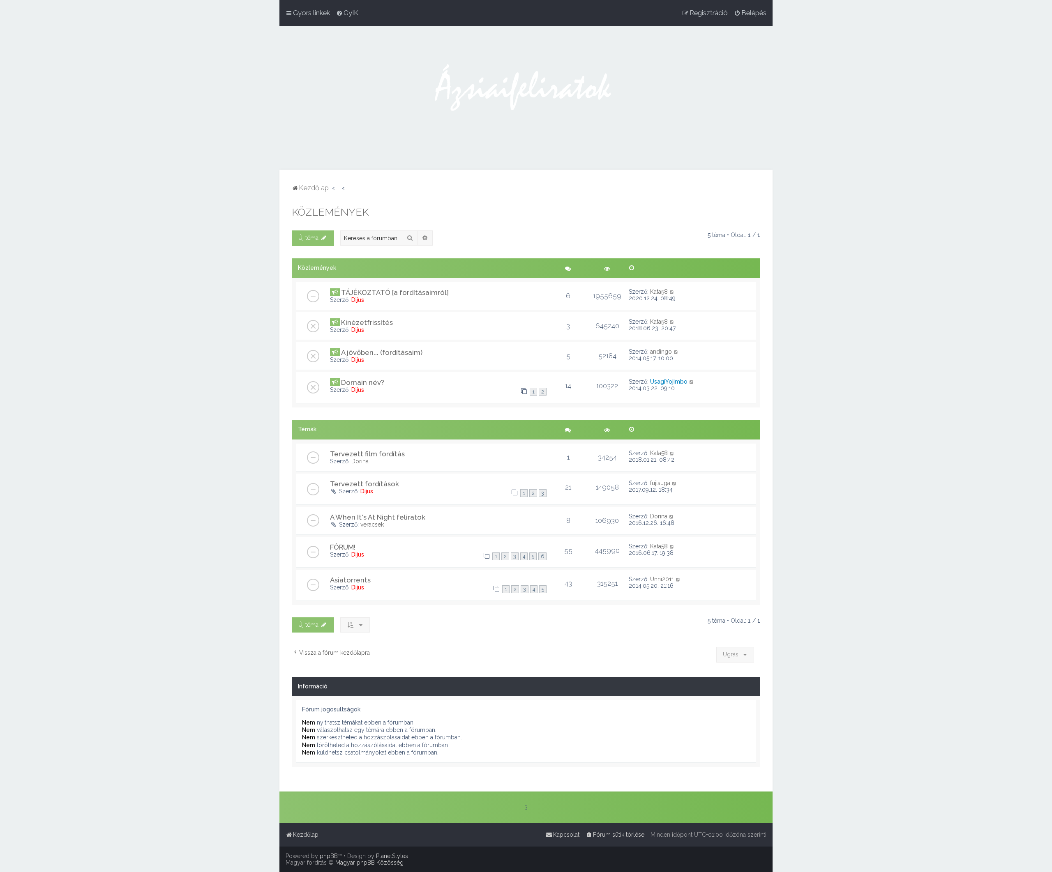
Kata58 (659, 291)
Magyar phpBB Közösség (369, 862)
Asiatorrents (350, 580)
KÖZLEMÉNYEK (330, 212)
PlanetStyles (392, 856)
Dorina (360, 461)
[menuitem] (347, 12)
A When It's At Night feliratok (377, 517)
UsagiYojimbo (668, 381)
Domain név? (362, 382)
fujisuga (660, 483)
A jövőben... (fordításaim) (381, 352)
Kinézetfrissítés (367, 322)
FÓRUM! (342, 547)
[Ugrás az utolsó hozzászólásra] (672, 291)
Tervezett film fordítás (367, 454)
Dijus (357, 300)
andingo (661, 351)
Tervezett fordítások (364, 484)
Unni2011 (662, 579)
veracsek (372, 524)
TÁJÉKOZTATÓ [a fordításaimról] (395, 292)
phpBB (329, 856)
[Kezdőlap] (526, 97)
